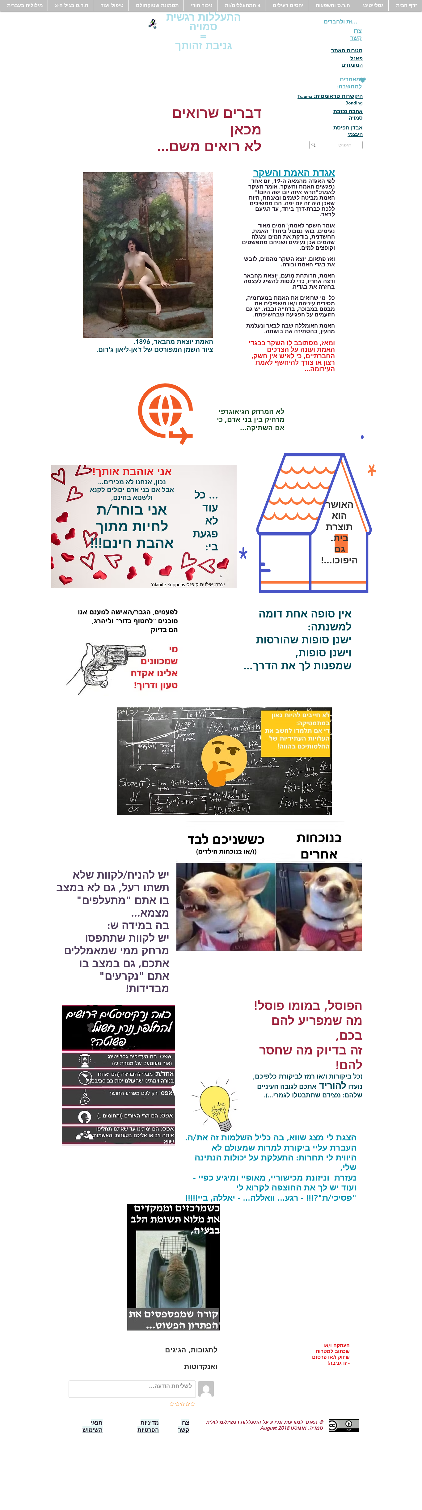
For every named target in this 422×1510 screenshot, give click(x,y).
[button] (371, 5)
